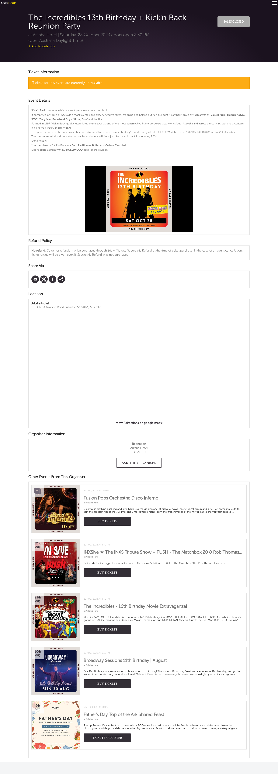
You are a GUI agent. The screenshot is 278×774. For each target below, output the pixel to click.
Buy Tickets (107, 521)
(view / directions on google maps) (139, 423)
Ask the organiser (139, 463)
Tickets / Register (107, 737)
